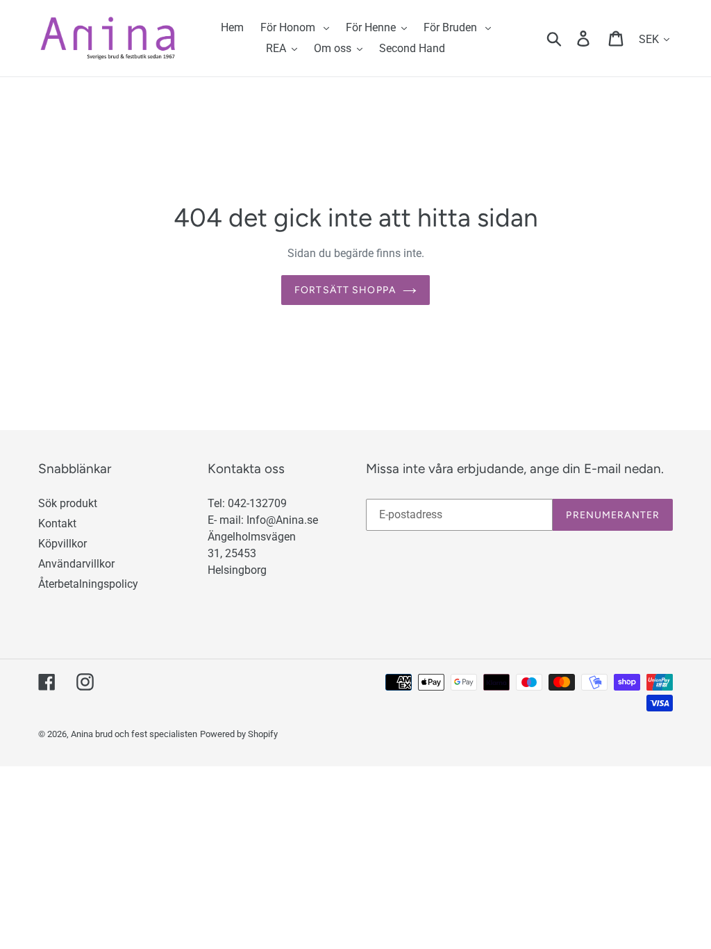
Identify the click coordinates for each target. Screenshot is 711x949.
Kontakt (57, 523)
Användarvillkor (76, 563)
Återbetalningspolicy (88, 584)
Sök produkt (67, 503)
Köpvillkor (62, 543)
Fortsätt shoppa (345, 290)
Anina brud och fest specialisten (134, 734)
